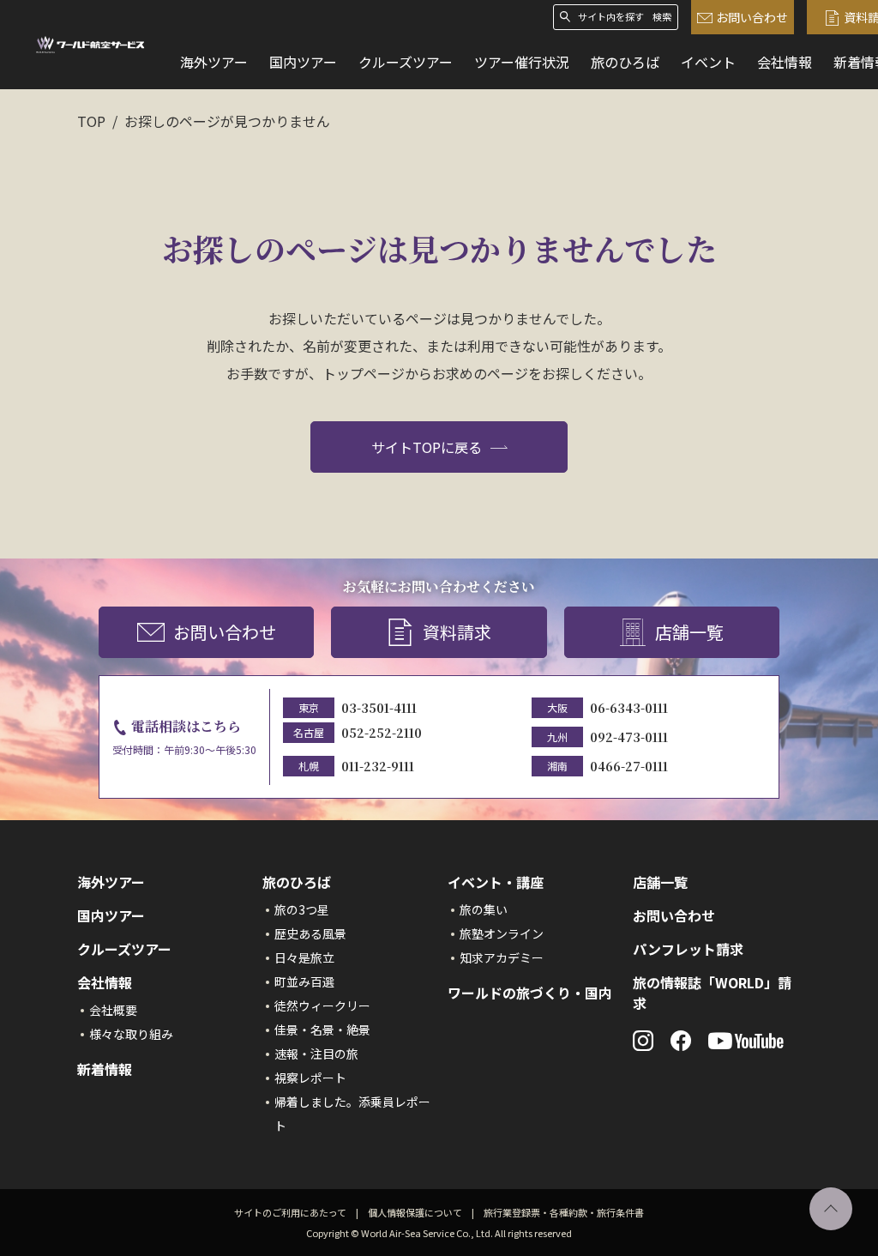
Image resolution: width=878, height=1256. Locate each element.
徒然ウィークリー (322, 1005)
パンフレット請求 (688, 949)
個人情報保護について (415, 1212)
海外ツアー (214, 62)
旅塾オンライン (502, 933)
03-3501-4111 (379, 707)
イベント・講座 (496, 882)
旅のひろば (625, 62)
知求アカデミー (502, 957)
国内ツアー (303, 62)
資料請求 (457, 631)
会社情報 (784, 62)
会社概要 (113, 1009)
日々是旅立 (304, 957)
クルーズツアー (405, 62)
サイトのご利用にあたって (290, 1212)
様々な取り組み (131, 1033)
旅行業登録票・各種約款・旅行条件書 (564, 1212)
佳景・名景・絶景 (322, 1029)
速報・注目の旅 (316, 1053)
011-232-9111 (377, 766)
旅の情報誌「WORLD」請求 (712, 992)
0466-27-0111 (629, 766)
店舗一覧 (689, 631)
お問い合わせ (752, 17)
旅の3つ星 (301, 909)
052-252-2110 (381, 732)
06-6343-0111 (629, 707)
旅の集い (484, 909)
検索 (661, 16)
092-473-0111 (629, 737)
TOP (91, 121)
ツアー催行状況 (521, 62)
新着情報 (104, 1069)
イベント (708, 62)
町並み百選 (304, 981)
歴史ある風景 (310, 933)
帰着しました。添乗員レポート (352, 1113)
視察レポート (310, 1077)
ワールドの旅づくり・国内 (530, 992)
